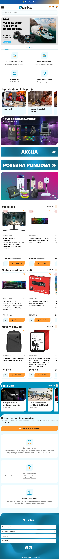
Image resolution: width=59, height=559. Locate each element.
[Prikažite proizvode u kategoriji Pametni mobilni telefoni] (40, 102)
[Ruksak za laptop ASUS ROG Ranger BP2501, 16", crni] (14, 353)
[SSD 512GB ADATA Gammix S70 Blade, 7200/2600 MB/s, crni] (40, 298)
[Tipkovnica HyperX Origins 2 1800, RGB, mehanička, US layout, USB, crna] (40, 238)
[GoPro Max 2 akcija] (29, 31)
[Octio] (29, 186)
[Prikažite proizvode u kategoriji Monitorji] (14, 102)
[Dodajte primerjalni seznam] (5, 263)
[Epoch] (29, 130)
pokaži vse (50, 206)
